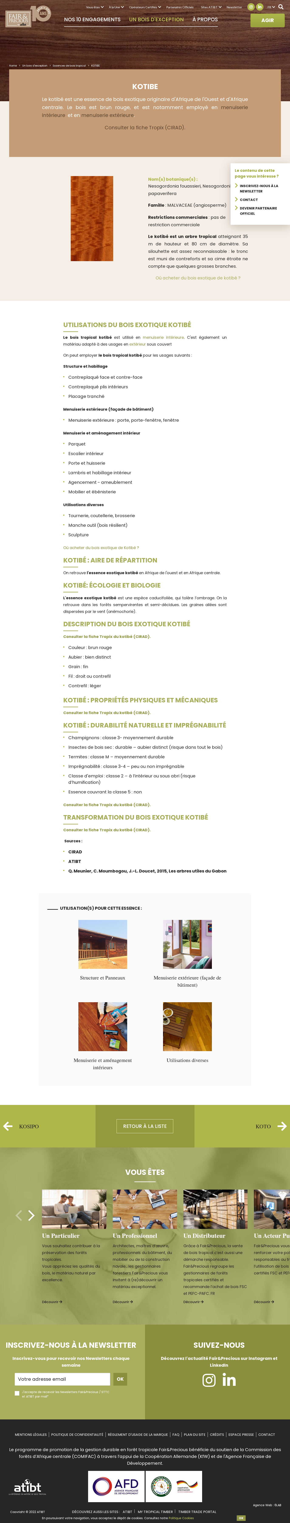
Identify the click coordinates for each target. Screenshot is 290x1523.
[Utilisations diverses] (187, 1049)
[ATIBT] (28, 1494)
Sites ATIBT (209, 7)
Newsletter (234, 7)
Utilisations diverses (187, 1060)
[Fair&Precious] (28, 16)
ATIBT (127, 1511)
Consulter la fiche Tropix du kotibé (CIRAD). (107, 636)
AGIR (267, 20)
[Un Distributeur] (215, 1209)
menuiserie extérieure (107, 115)
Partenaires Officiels (180, 7)
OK (241, 1518)
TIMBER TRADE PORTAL (197, 1511)
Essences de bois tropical (69, 65)
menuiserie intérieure (163, 337)
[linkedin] (229, 1384)
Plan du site (195, 1434)
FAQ (175, 1434)
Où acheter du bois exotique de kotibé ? (198, 278)
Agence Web (262, 1505)
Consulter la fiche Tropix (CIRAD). (145, 127)
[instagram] (209, 1384)
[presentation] (18, 1215)
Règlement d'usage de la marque (138, 1434)
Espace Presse (241, 1434)
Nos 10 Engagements (92, 19)
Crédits (217, 1434)
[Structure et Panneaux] (102, 967)
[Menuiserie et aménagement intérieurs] (102, 1049)
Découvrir (50, 1302)
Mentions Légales (31, 1434)
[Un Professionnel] (145, 1209)
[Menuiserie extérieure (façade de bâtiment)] (187, 967)
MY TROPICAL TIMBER (155, 1511)
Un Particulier (61, 1235)
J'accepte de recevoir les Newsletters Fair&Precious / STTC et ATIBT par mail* (65, 1394)
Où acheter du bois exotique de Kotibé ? (101, 547)
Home (13, 65)
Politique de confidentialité (77, 1434)
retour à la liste (145, 1126)
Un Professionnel (135, 1235)
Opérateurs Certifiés (143, 7)
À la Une (114, 7)
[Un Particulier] (74, 1209)
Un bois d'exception (156, 19)
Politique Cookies (181, 1518)
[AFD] (116, 1501)
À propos (205, 19)
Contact (249, 199)
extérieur (137, 344)
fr (269, 7)
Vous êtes (93, 7)
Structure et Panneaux (102, 977)
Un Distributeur (204, 1235)
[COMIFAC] (174, 1501)
